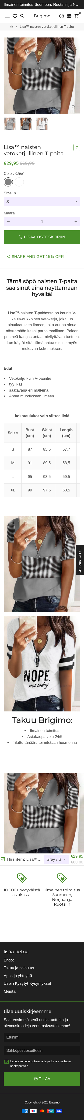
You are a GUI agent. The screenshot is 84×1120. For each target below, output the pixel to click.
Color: (14, 173)
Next (75, 75)
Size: (10, 193)
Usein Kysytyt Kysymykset (27, 983)
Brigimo (54, 1102)
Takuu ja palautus (19, 968)
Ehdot (9, 960)
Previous (8, 75)
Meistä (9, 991)
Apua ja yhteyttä (18, 976)
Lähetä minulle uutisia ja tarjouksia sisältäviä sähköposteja (40, 1063)
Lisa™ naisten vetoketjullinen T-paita (47, 26)
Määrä (9, 213)
